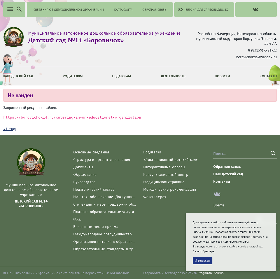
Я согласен (202, 261)
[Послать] (272, 153)
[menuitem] (73, 76)
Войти (219, 205)
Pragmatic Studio (211, 273)
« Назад (9, 128)
